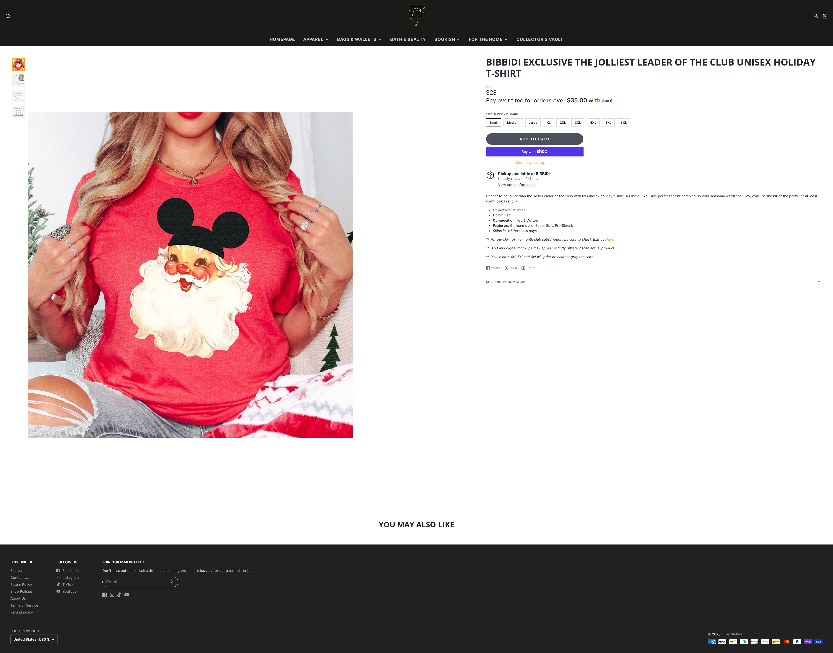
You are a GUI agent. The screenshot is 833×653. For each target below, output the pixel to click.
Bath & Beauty (408, 39)
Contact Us (19, 577)
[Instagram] (112, 594)
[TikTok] (119, 594)
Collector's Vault (540, 39)
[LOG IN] (815, 16)
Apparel (313, 39)
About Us (18, 598)
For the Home (486, 39)
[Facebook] (104, 594)
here (610, 239)
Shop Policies (21, 591)
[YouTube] (126, 594)
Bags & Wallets (356, 39)
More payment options (534, 162)
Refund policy (21, 612)
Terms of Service (24, 605)
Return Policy (21, 584)
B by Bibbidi (732, 634)
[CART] (825, 16)
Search (16, 570)
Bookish (445, 39)
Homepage (282, 39)
